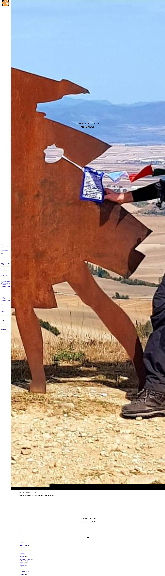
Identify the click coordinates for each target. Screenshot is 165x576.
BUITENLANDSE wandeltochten (3, 304)
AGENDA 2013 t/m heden (23, 556)
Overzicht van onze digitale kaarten (25, 547)
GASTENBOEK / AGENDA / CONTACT (26, 552)
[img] (88, 245)
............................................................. (25, 550)
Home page (21, 542)
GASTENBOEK (22, 553)
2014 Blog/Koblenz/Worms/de (24, 562)
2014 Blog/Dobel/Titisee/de (23, 565)
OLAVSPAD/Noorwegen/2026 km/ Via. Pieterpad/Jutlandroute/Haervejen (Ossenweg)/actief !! (5, 283)
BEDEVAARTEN (3, 311)
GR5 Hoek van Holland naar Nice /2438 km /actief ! (5, 290)
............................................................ (5, 267)
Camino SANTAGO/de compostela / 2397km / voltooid (5, 276)
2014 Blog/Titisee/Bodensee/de (24, 566)
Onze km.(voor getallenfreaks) (24, 545)
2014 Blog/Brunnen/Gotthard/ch (24, 571)
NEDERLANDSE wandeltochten (3, 298)
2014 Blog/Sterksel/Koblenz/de (24, 560)
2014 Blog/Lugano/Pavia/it (23, 574)
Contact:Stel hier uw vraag (23, 554)
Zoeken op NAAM (3, 329)
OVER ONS (3, 320)
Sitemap (20, 548)
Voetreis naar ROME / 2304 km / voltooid (26, 559)
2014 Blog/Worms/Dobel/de (23, 563)
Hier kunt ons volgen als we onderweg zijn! (26, 543)
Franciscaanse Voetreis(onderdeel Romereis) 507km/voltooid (5, 270)
